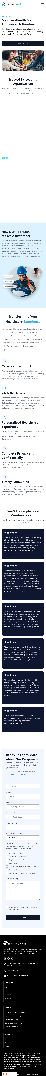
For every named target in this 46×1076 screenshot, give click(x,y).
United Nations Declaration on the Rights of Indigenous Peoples (22, 1059)
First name (10, 782)
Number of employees (14, 833)
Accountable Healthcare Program (15, 1012)
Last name (9, 792)
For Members (9, 994)
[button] (42, 4)
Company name (11, 823)
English (10, 1074)
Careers (7, 991)
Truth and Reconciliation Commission (29, 1064)
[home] (11, 4)
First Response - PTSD (11, 1019)
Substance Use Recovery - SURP (14, 1023)
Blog (6, 1039)
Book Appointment (17, 774)
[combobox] (9, 1074)
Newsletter (8, 1046)
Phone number (11, 813)
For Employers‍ (9, 998)
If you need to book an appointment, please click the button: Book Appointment (21, 848)
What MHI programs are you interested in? (21, 844)
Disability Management (11, 1027)
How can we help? (12, 879)
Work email (10, 802)
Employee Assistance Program (14, 1016)
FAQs (6, 1042)
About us (7, 987)
